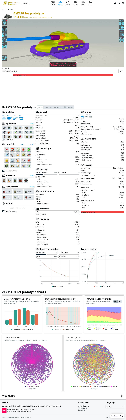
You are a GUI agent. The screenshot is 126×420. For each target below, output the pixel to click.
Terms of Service (83, 406)
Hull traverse (62, 256)
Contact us (81, 410)
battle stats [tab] (48, 107)
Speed (38, 256)
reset (32, 123)
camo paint (9, 139)
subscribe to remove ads (19, 75)
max (22, 144)
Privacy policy (82, 408)
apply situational (11, 171)
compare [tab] (70, 107)
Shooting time (40, 252)
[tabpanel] (63, 254)
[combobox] (11, 3)
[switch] (3, 139)
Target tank (5, 68)
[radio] (4, 128)
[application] (57, 273)
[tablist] (55, 107)
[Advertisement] (63, 90)
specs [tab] (40, 107)
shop (90, 4)
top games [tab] (57, 107)
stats (83, 4)
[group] (7, 128)
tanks (60, 4)
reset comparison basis (17, 208)
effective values (11, 211)
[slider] (43, 174)
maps (68, 4)
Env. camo (61, 172)
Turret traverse (63, 252)
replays (75, 4)
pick (121, 71)
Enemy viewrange (41, 172)
